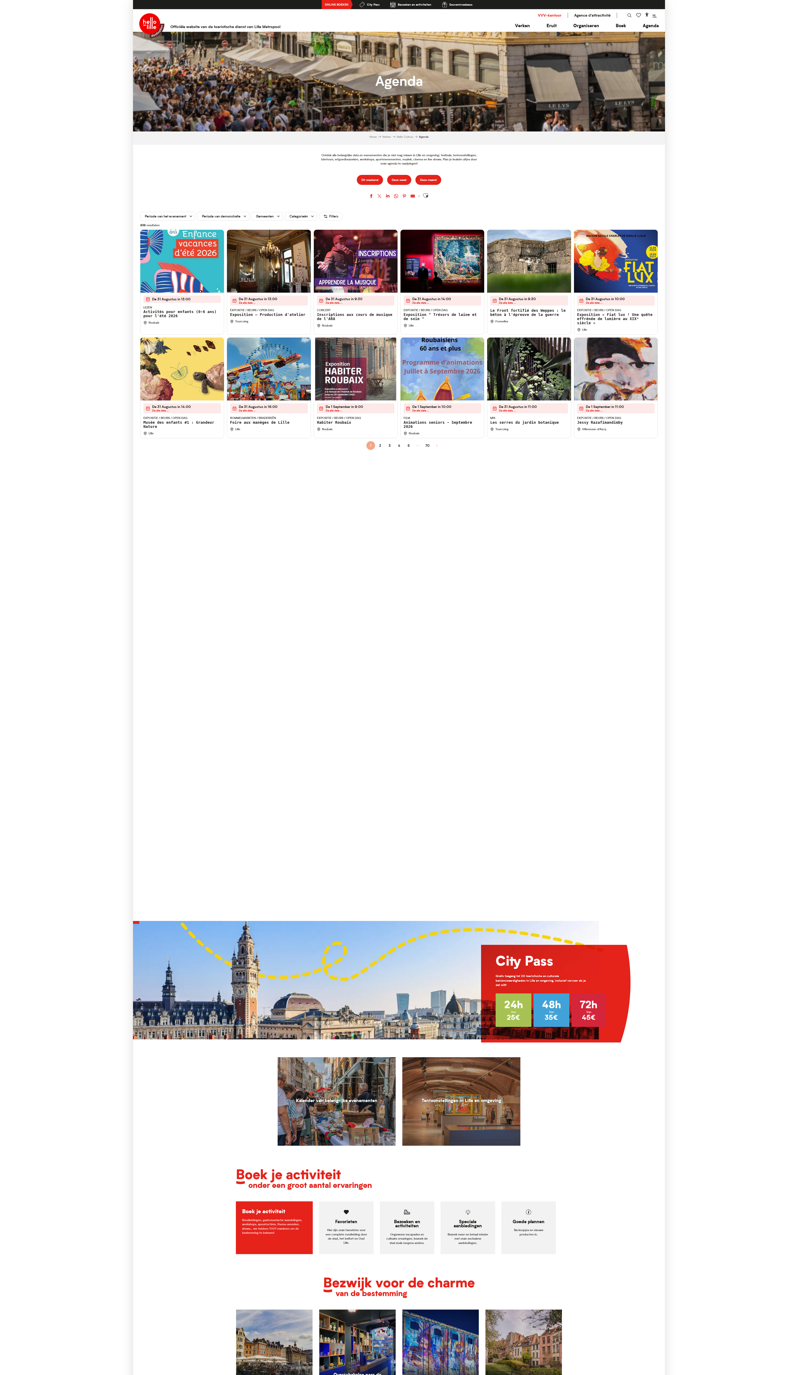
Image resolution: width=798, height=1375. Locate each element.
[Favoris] (639, 15)
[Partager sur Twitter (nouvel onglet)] (379, 196)
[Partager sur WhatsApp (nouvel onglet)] (396, 196)
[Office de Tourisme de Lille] (151, 25)
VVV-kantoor (550, 15)
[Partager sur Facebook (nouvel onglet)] (371, 196)
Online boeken (337, 4)
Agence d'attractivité (592, 15)
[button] (522, 26)
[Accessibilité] (646, 14)
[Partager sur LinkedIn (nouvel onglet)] (388, 196)
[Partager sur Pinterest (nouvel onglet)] (404, 196)
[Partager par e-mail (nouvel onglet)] (413, 196)
